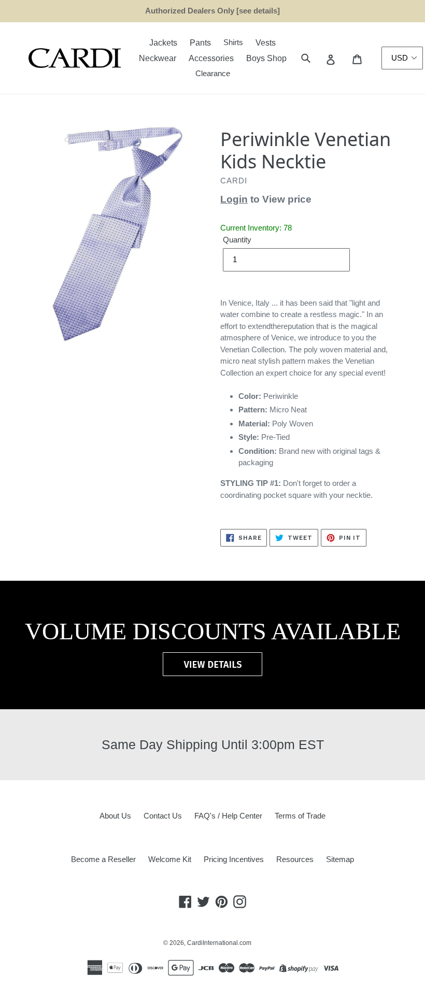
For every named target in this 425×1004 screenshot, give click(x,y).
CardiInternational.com (219, 942)
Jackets (163, 42)
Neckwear (157, 58)
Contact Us (163, 815)
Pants (200, 42)
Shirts (233, 42)
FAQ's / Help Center (228, 815)
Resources (295, 859)
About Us (115, 815)
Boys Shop (266, 58)
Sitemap (340, 859)
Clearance (212, 73)
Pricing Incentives (234, 859)
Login (234, 199)
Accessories (211, 58)
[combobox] (317, 58)
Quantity (237, 239)
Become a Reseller (103, 859)
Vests (266, 42)
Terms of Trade (300, 815)
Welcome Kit (169, 859)
